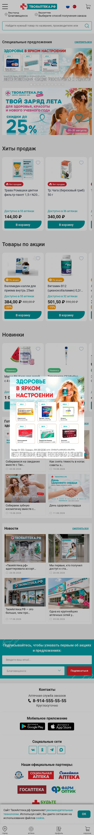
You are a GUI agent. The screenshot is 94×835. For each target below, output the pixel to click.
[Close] (79, 381)
